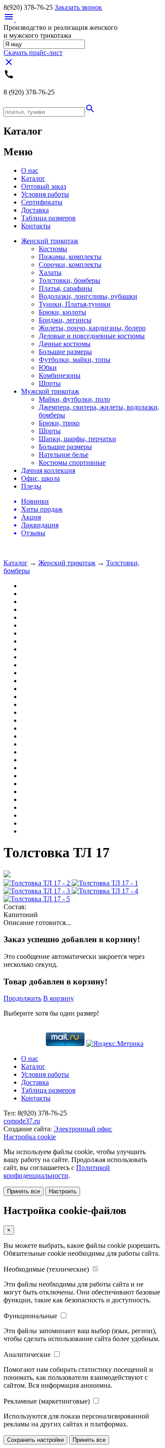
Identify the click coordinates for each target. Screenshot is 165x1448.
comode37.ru (22, 1121)
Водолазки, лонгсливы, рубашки (88, 296)
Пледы (31, 486)
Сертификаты (41, 202)
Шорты (50, 383)
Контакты (36, 226)
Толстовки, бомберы (69, 280)
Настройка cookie (30, 1137)
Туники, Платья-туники (74, 304)
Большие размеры (65, 351)
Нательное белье (63, 454)
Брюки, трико (59, 423)
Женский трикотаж (49, 241)
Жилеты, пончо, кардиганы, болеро (92, 328)
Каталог (33, 178)
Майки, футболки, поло (74, 399)
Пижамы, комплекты (70, 256)
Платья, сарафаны (65, 288)
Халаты (50, 272)
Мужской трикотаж (50, 391)
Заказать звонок (78, 7)
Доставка (35, 210)
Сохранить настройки (35, 1440)
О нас (29, 170)
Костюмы (53, 248)
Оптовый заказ (43, 186)
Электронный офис (83, 1129)
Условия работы (45, 194)
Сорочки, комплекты (70, 264)
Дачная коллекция (48, 470)
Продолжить (22, 998)
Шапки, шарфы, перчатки (77, 438)
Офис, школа (40, 478)
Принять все (23, 1191)
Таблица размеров (48, 218)
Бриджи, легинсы (65, 320)
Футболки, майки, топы (74, 359)
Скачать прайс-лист (33, 52)
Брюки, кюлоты (62, 312)
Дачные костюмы (65, 343)
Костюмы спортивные (72, 462)
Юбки (48, 367)
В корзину (58, 998)
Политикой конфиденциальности (57, 1171)
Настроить (63, 1191)
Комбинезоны (60, 375)
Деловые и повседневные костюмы (92, 336)
